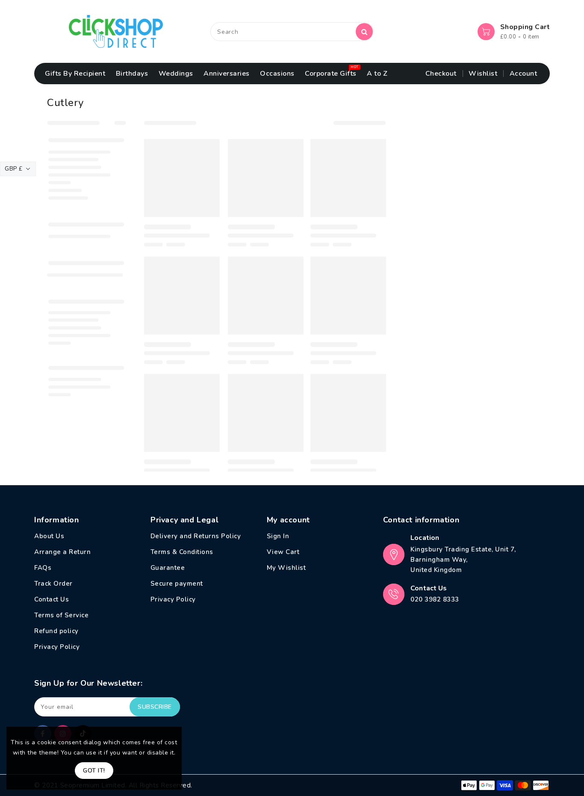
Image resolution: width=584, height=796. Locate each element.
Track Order (53, 583)
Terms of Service (61, 615)
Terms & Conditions (181, 552)
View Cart (283, 552)
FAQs (42, 567)
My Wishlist (286, 567)
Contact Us (51, 599)
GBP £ (14, 169)
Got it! (94, 771)
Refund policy (56, 631)
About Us (49, 536)
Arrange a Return (62, 552)
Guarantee (167, 567)
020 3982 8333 (434, 599)
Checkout (441, 73)
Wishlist (483, 73)
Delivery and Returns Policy (195, 536)
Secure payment (176, 583)
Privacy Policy (57, 647)
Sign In (278, 536)
